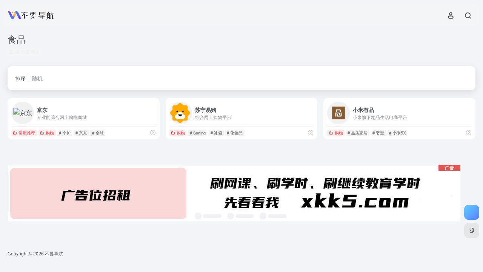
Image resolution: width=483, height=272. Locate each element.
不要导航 (54, 253)
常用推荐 (26, 133)
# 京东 (81, 133)
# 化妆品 (235, 133)
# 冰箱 (216, 133)
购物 (50, 133)
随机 (37, 78)
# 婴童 (378, 133)
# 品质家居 (358, 133)
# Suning (198, 133)
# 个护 (65, 133)
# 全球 (98, 133)
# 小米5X (397, 133)
